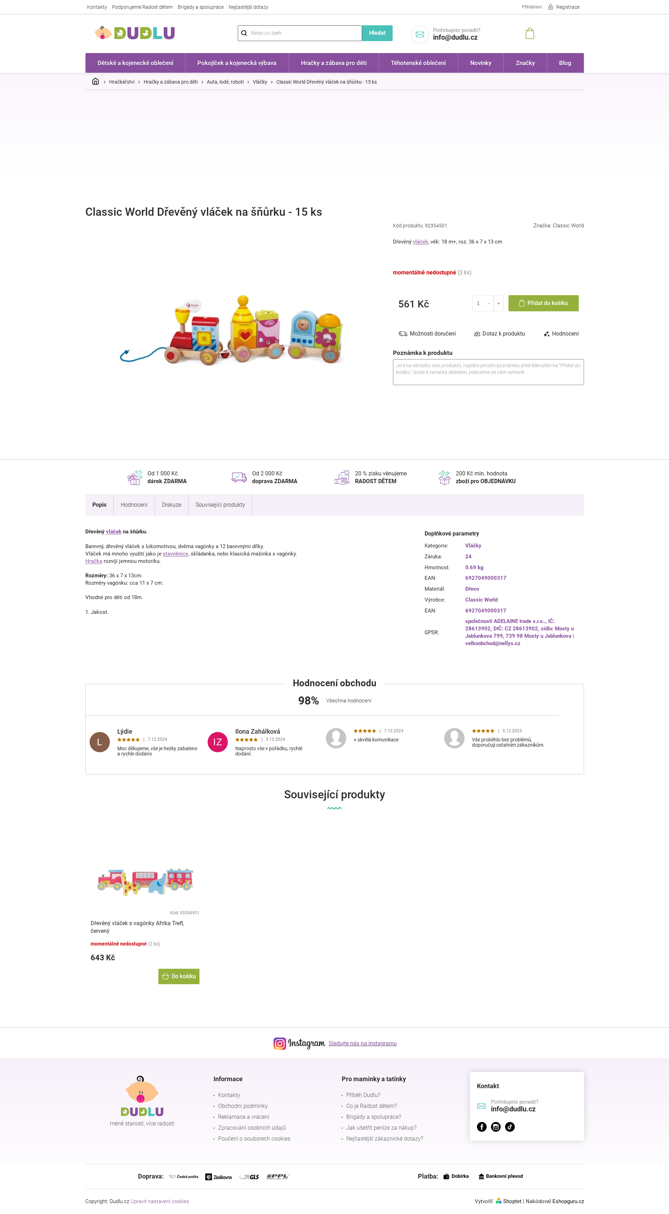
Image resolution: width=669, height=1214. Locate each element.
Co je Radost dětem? (371, 1106)
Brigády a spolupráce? (373, 1117)
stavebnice (175, 554)
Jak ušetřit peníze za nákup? (381, 1127)
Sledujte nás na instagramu (363, 1043)
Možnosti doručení (433, 333)
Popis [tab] (99, 504)
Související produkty (220, 504)
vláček (420, 242)
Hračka (93, 561)
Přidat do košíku (547, 303)
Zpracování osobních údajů (252, 1127)
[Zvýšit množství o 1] (498, 303)
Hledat (377, 33)
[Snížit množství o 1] (489, 303)
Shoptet (512, 1201)
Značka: (558, 225)
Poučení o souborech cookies (254, 1138)
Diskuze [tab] (171, 504)
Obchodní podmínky (243, 1106)
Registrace (567, 7)
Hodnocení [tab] (565, 333)
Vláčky (473, 546)
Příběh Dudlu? (363, 1095)
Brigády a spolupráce (201, 7)
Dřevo (472, 589)
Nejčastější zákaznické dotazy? (384, 1138)
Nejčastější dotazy (248, 7)
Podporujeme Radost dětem (142, 7)
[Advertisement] (334, 148)
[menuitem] (135, 63)
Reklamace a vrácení (243, 1117)
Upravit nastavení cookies (160, 1201)
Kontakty (97, 7)
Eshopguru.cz (568, 1201)
